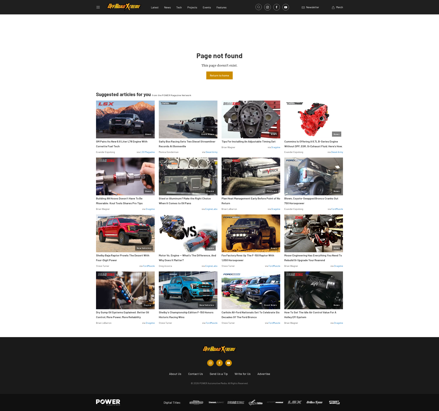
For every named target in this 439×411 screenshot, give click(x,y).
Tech (179, 7)
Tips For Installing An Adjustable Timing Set (249, 141)
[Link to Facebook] (276, 7)
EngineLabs (211, 208)
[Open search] (259, 7)
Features (221, 7)
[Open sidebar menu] (98, 7)
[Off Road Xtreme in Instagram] (210, 363)
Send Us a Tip (219, 374)
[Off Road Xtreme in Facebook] (219, 363)
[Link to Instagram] (267, 7)
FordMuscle (337, 208)
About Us (175, 374)
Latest (155, 7)
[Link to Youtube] (285, 7)
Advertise (263, 374)
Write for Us (243, 374)
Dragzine (275, 147)
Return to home (219, 75)
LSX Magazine (147, 152)
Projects (192, 7)
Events (207, 7)
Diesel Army (211, 152)
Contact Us (195, 374)
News (167, 7)
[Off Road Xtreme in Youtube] (228, 363)
